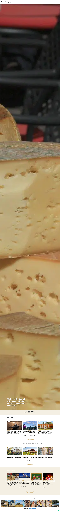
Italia (10, 480)
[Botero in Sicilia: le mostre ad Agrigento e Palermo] (36, 476)
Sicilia (33, 480)
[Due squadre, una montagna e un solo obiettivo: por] (48, 503)
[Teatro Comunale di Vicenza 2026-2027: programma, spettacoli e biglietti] (48, 476)
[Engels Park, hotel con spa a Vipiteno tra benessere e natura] (14, 451)
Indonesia (8, 430)
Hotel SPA (9, 447)
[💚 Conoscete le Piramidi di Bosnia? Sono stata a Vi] (41, 503)
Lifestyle (55, 2)
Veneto (12, 480)
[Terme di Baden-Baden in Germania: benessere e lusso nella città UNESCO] (45, 425)
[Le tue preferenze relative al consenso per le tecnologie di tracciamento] (58, 510)
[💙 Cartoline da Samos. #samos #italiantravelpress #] (55, 503)
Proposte (33, 2)
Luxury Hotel (40, 447)
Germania (39, 430)
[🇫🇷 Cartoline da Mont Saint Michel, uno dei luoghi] (19, 503)
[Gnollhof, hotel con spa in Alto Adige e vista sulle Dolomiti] (30, 451)
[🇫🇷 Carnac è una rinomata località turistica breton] (4, 503)
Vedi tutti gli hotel (30, 464)
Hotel (28, 2)
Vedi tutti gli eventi (30, 492)
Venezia (24, 480)
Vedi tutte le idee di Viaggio (30, 439)
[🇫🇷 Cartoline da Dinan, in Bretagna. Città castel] (11, 503)
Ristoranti (51, 2)
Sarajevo (29, 430)
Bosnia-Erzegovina (25, 430)
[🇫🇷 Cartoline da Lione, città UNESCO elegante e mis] (33, 503)
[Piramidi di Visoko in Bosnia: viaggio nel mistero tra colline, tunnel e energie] (30, 425)
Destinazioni (38, 2)
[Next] (54, 481)
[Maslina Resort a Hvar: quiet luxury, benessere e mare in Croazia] (45, 451)
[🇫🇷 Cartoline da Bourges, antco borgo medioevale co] (26, 503)
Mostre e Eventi (44, 2)
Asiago (8, 480)
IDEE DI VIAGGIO (23, 2)
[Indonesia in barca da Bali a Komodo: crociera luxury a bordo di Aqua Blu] (14, 425)
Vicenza (47, 480)
